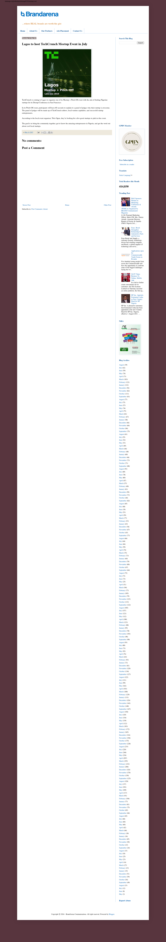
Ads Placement (63, 30)
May (120, 373)
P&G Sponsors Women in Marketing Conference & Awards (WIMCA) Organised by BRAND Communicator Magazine (131, 205)
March (121, 379)
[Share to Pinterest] (51, 132)
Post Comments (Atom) (39, 209)
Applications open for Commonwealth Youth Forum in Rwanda (137, 255)
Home (22, 30)
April (121, 376)
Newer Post (27, 205)
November (122, 391)
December (122, 388)
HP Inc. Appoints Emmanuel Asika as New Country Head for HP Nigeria (137, 299)
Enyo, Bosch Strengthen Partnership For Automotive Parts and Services (137, 232)
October (122, 394)
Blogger (111, 914)
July (120, 368)
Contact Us (77, 30)
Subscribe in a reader (127, 164)
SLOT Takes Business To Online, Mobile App (136, 277)
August (121, 365)
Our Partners (46, 30)
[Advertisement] (131, 84)
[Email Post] (38, 132)
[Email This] (42, 132)
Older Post (107, 205)
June (120, 370)
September (122, 396)
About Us (33, 30)
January (121, 385)
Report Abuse (125, 900)
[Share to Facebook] (49, 132)
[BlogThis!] (45, 132)
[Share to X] (47, 132)
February (122, 382)
